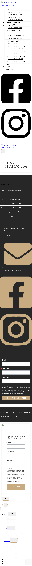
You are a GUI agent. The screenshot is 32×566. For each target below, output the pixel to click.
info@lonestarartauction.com (13, 270)
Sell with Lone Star (15, 14)
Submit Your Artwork (15, 20)
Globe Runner (12, 416)
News (8, 66)
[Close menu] (0, 508)
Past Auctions (7, 541)
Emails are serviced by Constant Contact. (14, 393)
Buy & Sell (6, 514)
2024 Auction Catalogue (16, 51)
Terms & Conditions (15, 38)
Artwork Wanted (14, 17)
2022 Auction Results (15, 59)
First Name (5, 368)
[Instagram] (16, 139)
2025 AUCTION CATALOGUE (16, 46)
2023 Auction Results (15, 54)
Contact (9, 69)
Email (4, 360)
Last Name (5, 377)
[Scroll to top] (2, 505)
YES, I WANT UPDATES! (16, 398)
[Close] (5, 499)
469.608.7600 (10, 236)
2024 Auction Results (15, 48)
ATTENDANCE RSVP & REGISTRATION (14, 32)
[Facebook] (16, 104)
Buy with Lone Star (15, 12)
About (8, 64)
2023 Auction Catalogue (16, 56)
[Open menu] (3, 151)
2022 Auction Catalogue (16, 61)
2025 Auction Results (15, 43)
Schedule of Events (15, 28)
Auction (5, 528)
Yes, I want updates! (16, 487)
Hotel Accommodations (16, 35)
